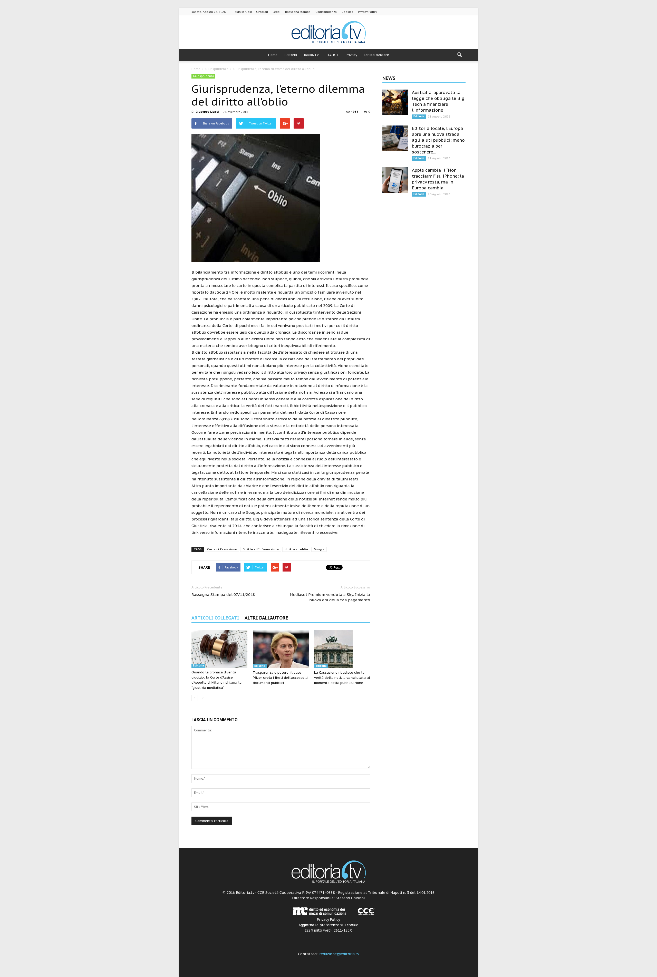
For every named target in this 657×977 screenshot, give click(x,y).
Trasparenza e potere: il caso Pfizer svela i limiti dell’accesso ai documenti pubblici (280, 677)
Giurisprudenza (326, 12)
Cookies (347, 12)
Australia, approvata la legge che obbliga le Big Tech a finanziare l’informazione (438, 101)
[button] (459, 55)
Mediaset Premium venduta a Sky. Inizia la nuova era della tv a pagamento (330, 597)
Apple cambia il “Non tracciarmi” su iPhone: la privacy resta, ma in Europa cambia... (438, 179)
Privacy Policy (367, 12)
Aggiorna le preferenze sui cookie (328, 925)
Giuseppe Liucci (207, 111)
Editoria (291, 55)
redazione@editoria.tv (339, 954)
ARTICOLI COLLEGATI (215, 618)
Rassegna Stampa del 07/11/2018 (223, 594)
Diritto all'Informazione (261, 549)
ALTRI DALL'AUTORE (266, 618)
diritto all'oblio (296, 549)
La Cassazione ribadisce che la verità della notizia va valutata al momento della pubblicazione (342, 677)
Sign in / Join (243, 12)
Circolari (262, 12)
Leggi (276, 12)
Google (319, 549)
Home (272, 55)
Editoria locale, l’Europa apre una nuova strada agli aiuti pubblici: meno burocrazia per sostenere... (438, 140)
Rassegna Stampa (298, 12)
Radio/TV (311, 55)
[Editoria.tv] (328, 32)
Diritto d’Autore (376, 55)
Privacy (351, 55)
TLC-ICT (332, 55)
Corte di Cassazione (222, 549)
